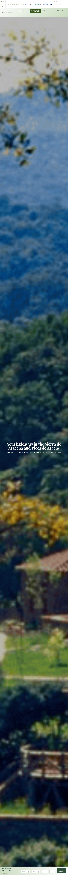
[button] (29, 11)
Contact (64, 14)
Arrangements (51, 11)
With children (46, 14)
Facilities (44, 11)
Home (20, 11)
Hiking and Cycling (61, 11)
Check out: (34, 869)
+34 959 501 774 (20, 4)
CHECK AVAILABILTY (61, 870)
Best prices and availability (36, 11)
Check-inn (23, 869)
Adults (43, 869)
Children (51, 869)
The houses (25, 11)
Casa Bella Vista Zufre (56, 14)
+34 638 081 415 (11, 4)
